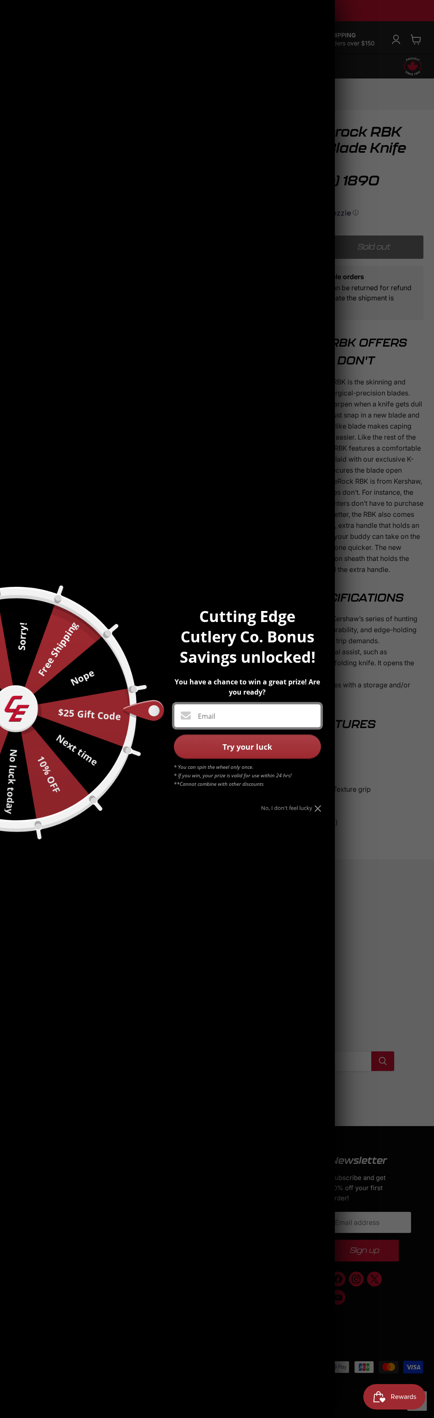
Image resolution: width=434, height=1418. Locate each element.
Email (206, 716)
